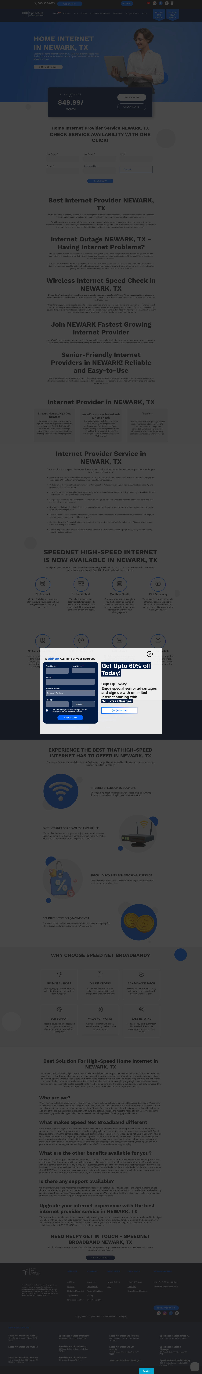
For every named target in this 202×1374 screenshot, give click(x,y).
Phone (49, 700)
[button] (150, 654)
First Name (51, 666)
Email (48, 678)
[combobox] (70, 693)
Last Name (77, 666)
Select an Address (53, 688)
